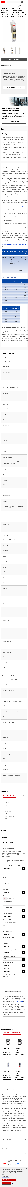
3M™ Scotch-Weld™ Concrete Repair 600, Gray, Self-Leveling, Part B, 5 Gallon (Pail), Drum (20, 1054)
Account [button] (22, 5)
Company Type (7, 907)
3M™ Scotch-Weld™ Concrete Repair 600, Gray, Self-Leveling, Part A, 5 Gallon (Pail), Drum (8, 1054)
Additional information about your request (13, 975)
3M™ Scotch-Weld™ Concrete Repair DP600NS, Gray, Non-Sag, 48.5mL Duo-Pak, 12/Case (19, 1077)
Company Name (7, 901)
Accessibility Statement (17, 1161)
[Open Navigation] (26, 2)
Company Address (8, 920)
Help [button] (3, 1153)
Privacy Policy (19, 1001)
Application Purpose (9, 956)
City (4, 925)
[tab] (9, 796)
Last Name (6, 883)
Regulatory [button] (6, 1148)
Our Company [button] (7, 1139)
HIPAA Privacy (18, 1160)
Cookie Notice (5, 1176)
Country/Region (7, 913)
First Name (6, 878)
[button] (17, 1183)
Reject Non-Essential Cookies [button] (9, 1179)
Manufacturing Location (10, 950)
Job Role (5, 889)
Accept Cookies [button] (6, 1183)
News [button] (4, 1144)
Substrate (6, 968)
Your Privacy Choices (12, 1163)
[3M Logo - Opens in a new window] (3, 2)
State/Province (7, 931)
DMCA (9, 1161)
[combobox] (5, 898)
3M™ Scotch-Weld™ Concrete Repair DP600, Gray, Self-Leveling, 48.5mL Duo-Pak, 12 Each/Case (8, 1077)
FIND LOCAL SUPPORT (14, 87)
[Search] (22, 2)
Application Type (8, 962)
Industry (5, 943)
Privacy (12, 1160)
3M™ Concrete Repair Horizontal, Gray (8, 804)
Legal (9, 1160)
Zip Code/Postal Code (9, 938)
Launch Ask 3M (14, 121)
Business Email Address (10, 872)
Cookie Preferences (12, 1164)
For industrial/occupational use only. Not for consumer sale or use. (12, 65)
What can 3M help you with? (11, 866)
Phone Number (7, 896)
